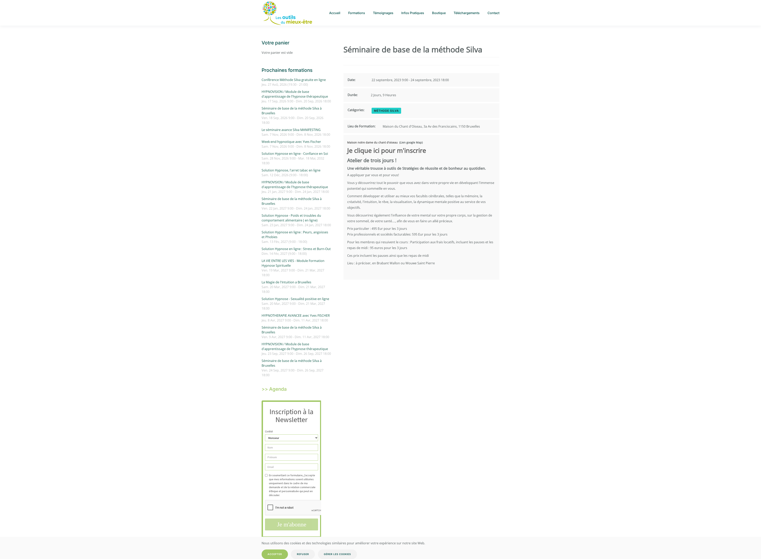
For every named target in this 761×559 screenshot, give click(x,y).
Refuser (303, 554)
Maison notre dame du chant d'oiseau (372, 142)
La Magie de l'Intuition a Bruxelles (286, 282)
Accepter (275, 554)
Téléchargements (467, 13)
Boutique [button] (439, 13)
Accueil (334, 13)
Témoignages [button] (383, 13)
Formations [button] (356, 13)
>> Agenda (274, 389)
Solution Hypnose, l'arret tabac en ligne (291, 170)
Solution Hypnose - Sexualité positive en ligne (295, 299)
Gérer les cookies (337, 554)
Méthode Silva (386, 110)
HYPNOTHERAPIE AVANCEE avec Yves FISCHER (296, 315)
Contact (493, 13)
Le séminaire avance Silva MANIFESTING (291, 130)
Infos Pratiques (412, 13)
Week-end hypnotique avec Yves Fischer (291, 142)
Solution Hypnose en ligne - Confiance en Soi (295, 153)
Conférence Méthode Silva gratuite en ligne (294, 80)
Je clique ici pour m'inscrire (386, 150)
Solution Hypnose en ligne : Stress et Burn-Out (296, 249)
